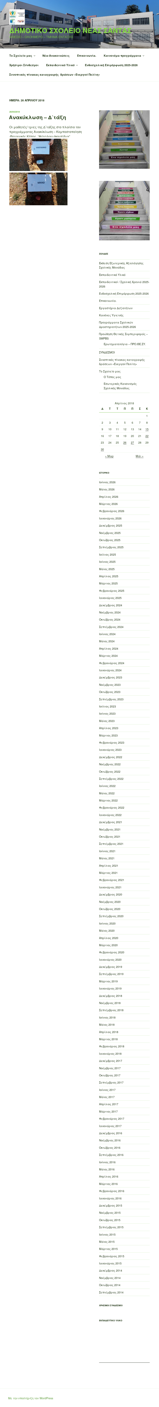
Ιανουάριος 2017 (110, 1126)
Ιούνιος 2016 (107, 1162)
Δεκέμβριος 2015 (110, 1205)
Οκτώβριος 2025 (109, 540)
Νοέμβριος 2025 (110, 533)
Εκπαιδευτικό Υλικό (60, 65)
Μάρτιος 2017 (108, 1111)
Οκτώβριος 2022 (109, 771)
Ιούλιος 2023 (107, 706)
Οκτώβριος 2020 (109, 909)
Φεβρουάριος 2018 (111, 1046)
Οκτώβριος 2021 (109, 836)
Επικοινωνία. (86, 55)
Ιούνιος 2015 (107, 1234)
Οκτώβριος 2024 (109, 619)
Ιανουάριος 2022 (110, 815)
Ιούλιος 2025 (107, 554)
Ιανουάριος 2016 (110, 1198)
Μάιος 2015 (107, 1242)
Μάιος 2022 (107, 793)
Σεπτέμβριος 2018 (111, 1010)
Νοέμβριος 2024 (110, 612)
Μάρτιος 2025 (108, 583)
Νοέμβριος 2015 (110, 1213)
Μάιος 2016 (107, 1169)
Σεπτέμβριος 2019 (111, 974)
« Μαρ (109, 456)
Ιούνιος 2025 (107, 562)
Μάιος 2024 (107, 641)
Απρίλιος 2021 (108, 865)
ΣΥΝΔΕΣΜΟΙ (107, 352)
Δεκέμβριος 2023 (110, 677)
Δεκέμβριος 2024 (110, 605)
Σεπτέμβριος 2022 (111, 779)
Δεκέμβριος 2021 (110, 822)
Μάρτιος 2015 (108, 1249)
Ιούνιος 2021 (107, 851)
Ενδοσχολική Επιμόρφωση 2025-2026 (111, 65)
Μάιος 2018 (107, 1024)
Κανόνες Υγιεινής (111, 315)
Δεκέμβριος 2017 (110, 1061)
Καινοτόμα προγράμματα (122, 55)
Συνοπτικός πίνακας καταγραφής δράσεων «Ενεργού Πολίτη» (54, 74)
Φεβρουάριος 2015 (111, 1256)
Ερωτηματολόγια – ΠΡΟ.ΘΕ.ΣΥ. (125, 344)
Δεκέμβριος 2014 (110, 1270)
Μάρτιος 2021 (108, 873)
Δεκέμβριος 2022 (110, 757)
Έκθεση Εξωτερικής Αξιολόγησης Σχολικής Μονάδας (121, 265)
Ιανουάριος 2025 (110, 598)
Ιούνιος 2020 (107, 923)
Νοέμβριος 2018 (110, 1003)
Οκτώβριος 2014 (109, 1285)
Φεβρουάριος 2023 (111, 742)
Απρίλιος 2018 (108, 1032)
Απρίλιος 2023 (108, 728)
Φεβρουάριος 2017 (111, 1118)
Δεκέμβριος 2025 (110, 525)
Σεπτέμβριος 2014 (111, 1292)
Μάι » (139, 456)
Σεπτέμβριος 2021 (111, 844)
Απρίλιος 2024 (108, 648)
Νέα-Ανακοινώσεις (56, 55)
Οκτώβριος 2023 (109, 692)
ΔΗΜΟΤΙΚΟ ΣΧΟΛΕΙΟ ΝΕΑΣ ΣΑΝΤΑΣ (70, 30)
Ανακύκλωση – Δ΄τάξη (37, 117)
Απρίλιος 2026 (108, 497)
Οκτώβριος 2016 (109, 1148)
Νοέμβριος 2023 (110, 685)
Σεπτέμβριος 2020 (111, 916)
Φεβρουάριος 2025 (111, 591)
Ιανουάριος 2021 (110, 887)
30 (102, 449)
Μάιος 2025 (107, 569)
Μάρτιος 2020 (108, 945)
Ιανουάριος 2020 (110, 959)
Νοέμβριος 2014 (110, 1278)
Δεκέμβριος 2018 (110, 996)
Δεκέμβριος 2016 (110, 1133)
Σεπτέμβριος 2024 (111, 627)
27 (132, 442)
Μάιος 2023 (107, 721)
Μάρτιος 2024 (108, 656)
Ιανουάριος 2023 (110, 750)
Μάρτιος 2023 (108, 735)
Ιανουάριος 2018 (110, 1053)
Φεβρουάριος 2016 (111, 1191)
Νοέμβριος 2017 (110, 1068)
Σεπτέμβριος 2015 (111, 1227)
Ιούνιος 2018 (107, 1017)
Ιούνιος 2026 (107, 482)
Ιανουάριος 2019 (110, 988)
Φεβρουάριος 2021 (111, 880)
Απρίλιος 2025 (108, 576)
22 (147, 436)
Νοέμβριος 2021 (110, 829)
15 (147, 429)
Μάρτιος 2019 (108, 981)
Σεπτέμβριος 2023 (111, 699)
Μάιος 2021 (107, 858)
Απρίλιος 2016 (108, 1176)
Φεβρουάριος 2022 (111, 807)
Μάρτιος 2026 (108, 504)
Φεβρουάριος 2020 (111, 952)
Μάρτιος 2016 (108, 1184)
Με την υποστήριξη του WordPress (30, 1398)
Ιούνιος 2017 (107, 1090)
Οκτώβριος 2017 (109, 1075)
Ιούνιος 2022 (107, 786)
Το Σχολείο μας (20, 55)
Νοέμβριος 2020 (110, 902)
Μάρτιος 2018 (108, 1039)
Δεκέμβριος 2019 (110, 967)
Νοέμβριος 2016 (110, 1140)
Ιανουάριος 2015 (110, 1263)
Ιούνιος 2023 (107, 713)
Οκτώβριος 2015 (109, 1220)
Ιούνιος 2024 (107, 634)
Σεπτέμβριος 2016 (111, 1155)
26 (124, 442)
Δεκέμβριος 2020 (110, 894)
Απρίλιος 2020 (108, 938)
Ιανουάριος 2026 (110, 518)
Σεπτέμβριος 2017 (111, 1082)
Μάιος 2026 (107, 489)
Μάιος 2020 (107, 930)
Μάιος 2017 (107, 1097)
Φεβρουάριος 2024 (111, 663)
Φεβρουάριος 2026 (111, 511)
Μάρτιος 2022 (108, 800)
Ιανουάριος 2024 (110, 670)
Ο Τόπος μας (112, 377)
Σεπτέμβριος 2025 (111, 547)
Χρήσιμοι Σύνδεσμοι (24, 65)
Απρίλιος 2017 (108, 1104)
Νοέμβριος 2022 (110, 764)
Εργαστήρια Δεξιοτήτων (115, 308)
